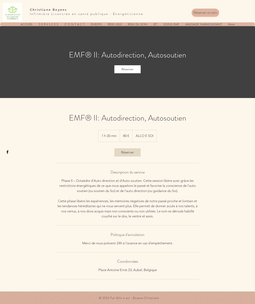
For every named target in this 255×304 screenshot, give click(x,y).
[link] (127, 69)
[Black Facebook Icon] (7, 152)
